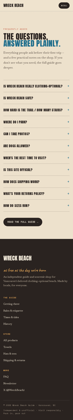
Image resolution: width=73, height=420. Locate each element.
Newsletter (9, 383)
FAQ (6, 377)
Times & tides (11, 317)
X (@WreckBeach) (13, 390)
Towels (7, 347)
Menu (64, 5)
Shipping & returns (14, 360)
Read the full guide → (22, 222)
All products (10, 340)
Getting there (11, 304)
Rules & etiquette (13, 311)
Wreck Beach (13, 5)
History (7, 324)
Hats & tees (9, 354)
